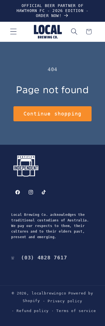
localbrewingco (49, 293)
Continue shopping (52, 114)
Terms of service (76, 311)
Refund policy (33, 311)
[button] (13, 31)
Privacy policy (65, 301)
